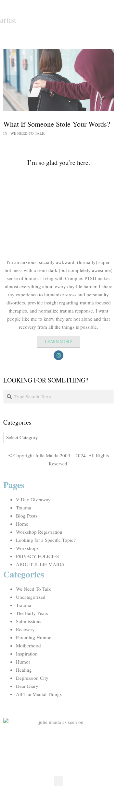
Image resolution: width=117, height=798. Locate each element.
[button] (58, 781)
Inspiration (27, 653)
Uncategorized (31, 597)
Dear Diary (27, 686)
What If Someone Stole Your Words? (56, 124)
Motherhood (28, 645)
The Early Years (32, 613)
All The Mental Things (39, 694)
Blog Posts (26, 515)
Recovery (25, 629)
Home (22, 523)
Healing (24, 670)
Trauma (23, 507)
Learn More (58, 341)
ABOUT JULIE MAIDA (40, 564)
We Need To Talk (27, 133)
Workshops (27, 548)
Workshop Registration (39, 532)
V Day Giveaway (33, 499)
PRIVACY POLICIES (37, 556)
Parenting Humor (33, 637)
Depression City (32, 678)
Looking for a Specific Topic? (46, 540)
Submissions (28, 621)
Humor (23, 661)
